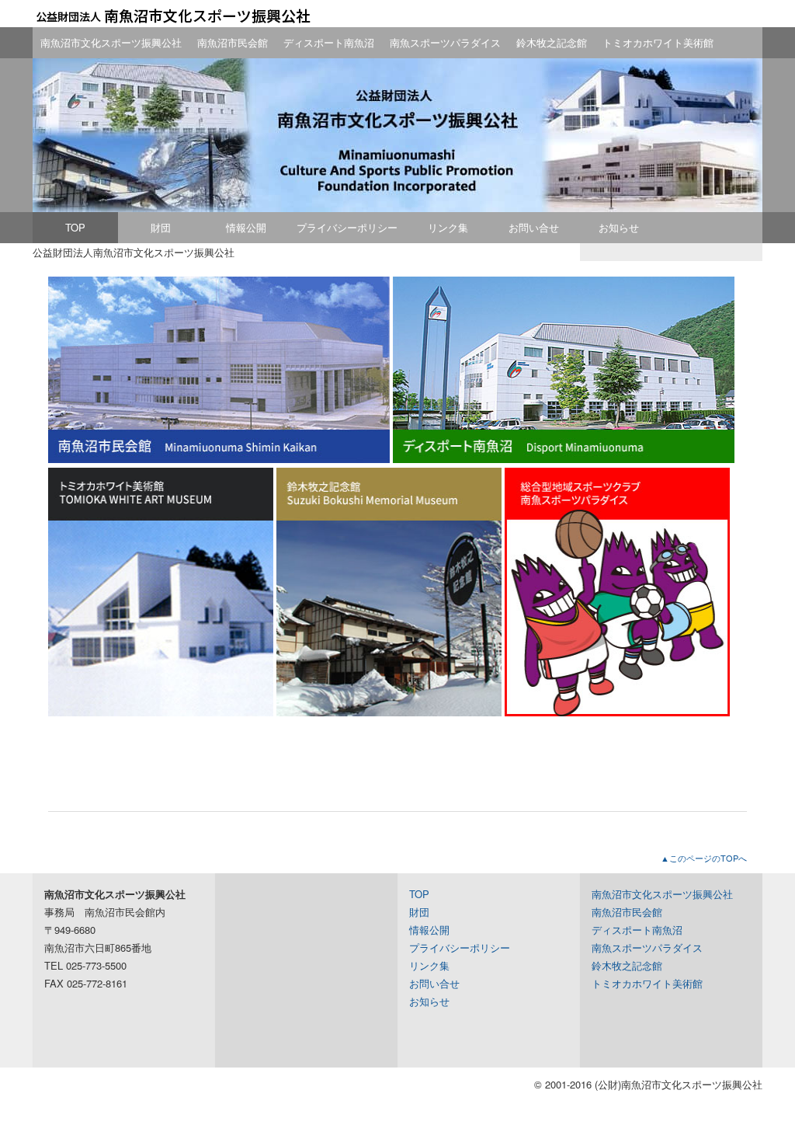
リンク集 (448, 227)
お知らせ (619, 227)
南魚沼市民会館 (232, 42)
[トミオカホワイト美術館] (160, 712)
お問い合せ (534, 227)
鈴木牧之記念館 (551, 42)
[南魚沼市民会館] (219, 458)
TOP (75, 227)
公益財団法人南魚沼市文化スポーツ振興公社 (172, 15)
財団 (161, 227)
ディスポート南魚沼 (328, 42)
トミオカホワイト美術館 (657, 42)
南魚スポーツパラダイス (445, 42)
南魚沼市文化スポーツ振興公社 (111, 42)
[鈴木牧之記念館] (389, 712)
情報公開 (246, 227)
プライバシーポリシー (347, 227)
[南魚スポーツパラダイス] (617, 712)
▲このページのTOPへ (704, 858)
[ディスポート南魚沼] (563, 458)
